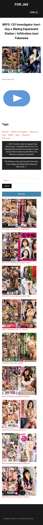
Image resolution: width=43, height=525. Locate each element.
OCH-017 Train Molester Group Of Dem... (16, 263)
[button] (34, 12)
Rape (18, 135)
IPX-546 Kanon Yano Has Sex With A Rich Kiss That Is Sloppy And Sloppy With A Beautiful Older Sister (21, 164)
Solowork (6, 138)
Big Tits (5, 132)
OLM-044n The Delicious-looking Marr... (16, 229)
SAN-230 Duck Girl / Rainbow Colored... (16, 497)
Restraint (25, 135)
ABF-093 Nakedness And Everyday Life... (16, 463)
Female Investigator (19, 132)
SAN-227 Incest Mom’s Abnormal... (14, 430)
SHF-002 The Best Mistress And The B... (16, 296)
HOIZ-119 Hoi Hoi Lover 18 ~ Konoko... (15, 329)
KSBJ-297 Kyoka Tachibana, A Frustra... (16, 396)
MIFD (10, 135)
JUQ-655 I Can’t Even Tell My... (13, 363)
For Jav (21, 4)
